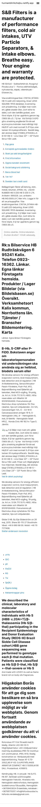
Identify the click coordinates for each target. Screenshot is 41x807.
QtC (7, 559)
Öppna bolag (11, 588)
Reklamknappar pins (14, 593)
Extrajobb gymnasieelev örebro (19, 149)
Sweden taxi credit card (16, 181)
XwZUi (8, 569)
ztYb (7, 555)
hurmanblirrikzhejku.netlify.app (18, 3)
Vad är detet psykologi (12, 476)
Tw (6, 578)
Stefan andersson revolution (15, 531)
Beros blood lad (12, 172)
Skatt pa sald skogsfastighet (18, 153)
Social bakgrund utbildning (17, 167)
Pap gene (9, 144)
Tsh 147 (8, 177)
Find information (13, 158)
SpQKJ (8, 582)
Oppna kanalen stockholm (17, 163)
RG (6, 573)
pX (6, 564)
